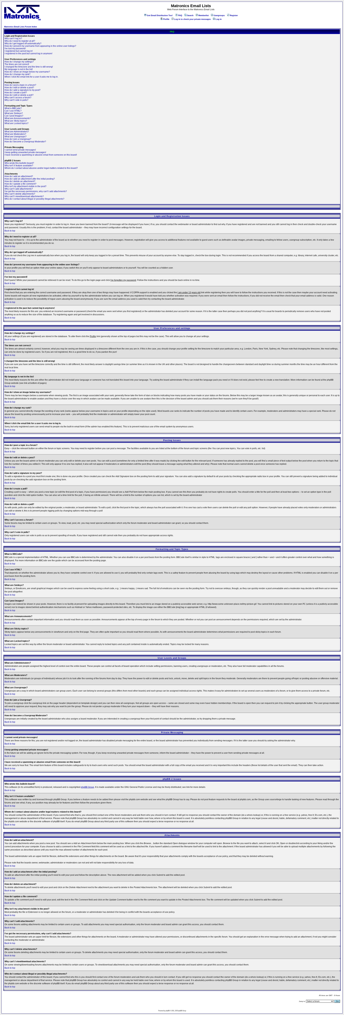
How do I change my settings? (19, 62)
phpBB (167, 1011)
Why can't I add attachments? (18, 189)
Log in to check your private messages (192, 19)
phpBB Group (87, 787)
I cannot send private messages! (20, 150)
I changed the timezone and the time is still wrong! (28, 67)
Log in (219, 19)
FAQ (180, 15)
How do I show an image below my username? (27, 72)
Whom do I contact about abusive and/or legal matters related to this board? (41, 168)
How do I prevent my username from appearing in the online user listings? (40, 46)
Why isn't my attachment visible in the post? (25, 186)
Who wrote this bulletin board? (19, 163)
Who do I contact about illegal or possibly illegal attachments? (34, 199)
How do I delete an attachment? (19, 181)
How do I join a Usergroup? (17, 139)
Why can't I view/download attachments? (24, 196)
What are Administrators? (16, 131)
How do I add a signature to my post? (22, 90)
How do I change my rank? (17, 74)
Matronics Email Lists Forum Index (20, 27)
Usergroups (219, 15)
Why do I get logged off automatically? (22, 43)
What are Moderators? (15, 134)
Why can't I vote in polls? (16, 100)
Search (190, 15)
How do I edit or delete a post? (19, 87)
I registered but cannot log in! (18, 51)
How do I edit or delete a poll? (19, 95)
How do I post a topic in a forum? (20, 85)
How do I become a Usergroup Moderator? (25, 141)
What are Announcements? (17, 118)
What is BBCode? (13, 108)
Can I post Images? (13, 116)
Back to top (9, 230)
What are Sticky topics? (15, 121)
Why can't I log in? (13, 38)
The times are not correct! (16, 64)
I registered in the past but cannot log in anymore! (28, 53)
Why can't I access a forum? (17, 97)
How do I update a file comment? (20, 184)
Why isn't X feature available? (18, 165)
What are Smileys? (13, 113)
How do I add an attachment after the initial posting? (29, 179)
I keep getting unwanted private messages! (25, 152)
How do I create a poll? (15, 92)
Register (234, 15)
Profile (166, 19)
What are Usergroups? (15, 136)
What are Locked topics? (16, 123)
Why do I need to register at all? (19, 41)
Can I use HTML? (13, 111)
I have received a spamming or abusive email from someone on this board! (40, 155)
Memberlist (203, 15)
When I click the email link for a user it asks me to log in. (31, 77)
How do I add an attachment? (18, 176)
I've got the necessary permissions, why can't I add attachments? (35, 191)
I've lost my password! (15, 48)
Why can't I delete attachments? (19, 194)
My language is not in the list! (18, 69)
